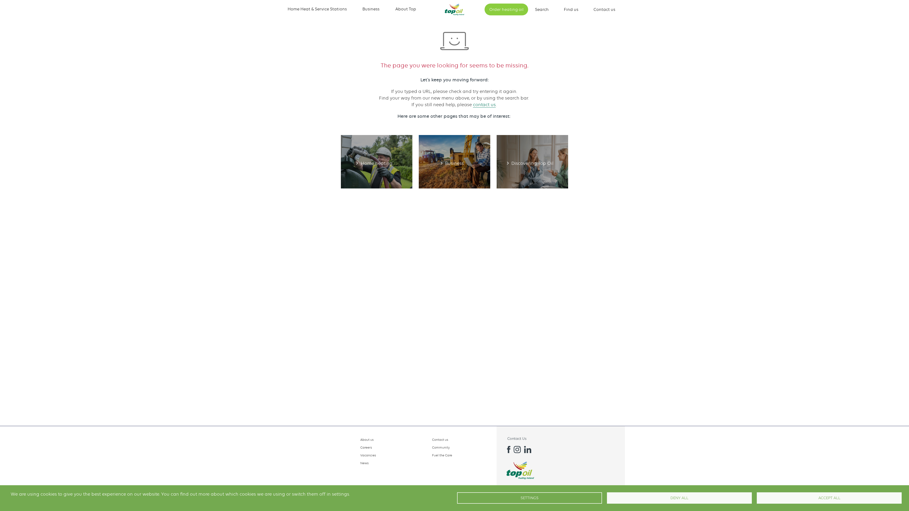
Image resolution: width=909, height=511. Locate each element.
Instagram (517, 449)
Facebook (506, 449)
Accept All (829, 498)
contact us (484, 104)
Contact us (604, 9)
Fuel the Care (442, 455)
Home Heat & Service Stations (317, 9)
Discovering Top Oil (532, 161)
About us (367, 439)
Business (370, 9)
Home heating (376, 161)
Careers (366, 447)
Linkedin (527, 449)
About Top (405, 9)
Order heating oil (506, 9)
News (364, 463)
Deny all (679, 498)
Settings (530, 498)
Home (454, 10)
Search (542, 9)
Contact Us (516, 439)
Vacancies (368, 455)
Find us (571, 9)
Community (441, 447)
